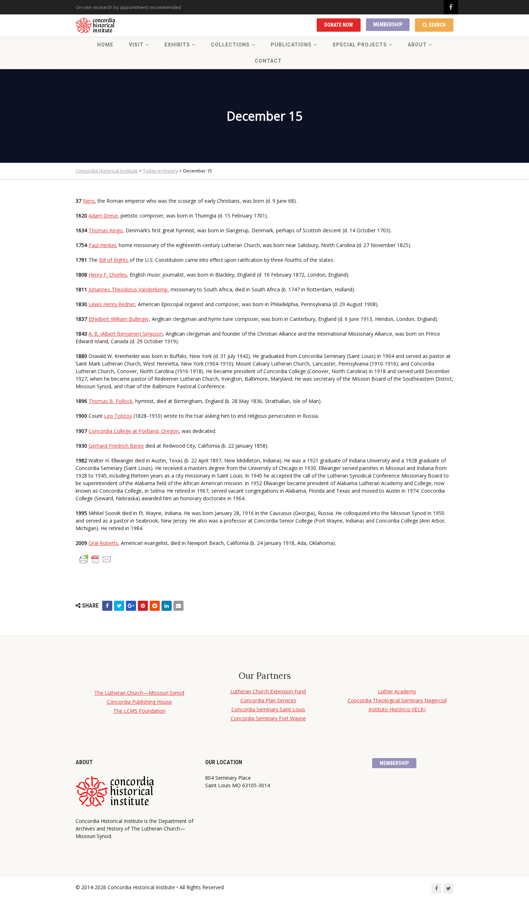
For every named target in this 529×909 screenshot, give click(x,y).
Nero (89, 200)
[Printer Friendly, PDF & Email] (95, 558)
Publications (291, 45)
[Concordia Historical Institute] (96, 26)
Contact (268, 61)
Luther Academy (397, 691)
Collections (230, 45)
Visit (136, 45)
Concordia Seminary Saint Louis (268, 709)
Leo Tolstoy (118, 415)
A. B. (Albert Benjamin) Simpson (126, 333)
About (417, 45)
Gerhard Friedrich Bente (116, 445)
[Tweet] (119, 606)
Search (437, 25)
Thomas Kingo (106, 230)
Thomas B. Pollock (110, 401)
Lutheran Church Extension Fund (268, 691)
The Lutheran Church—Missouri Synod (139, 692)
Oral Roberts (103, 542)
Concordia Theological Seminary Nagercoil (397, 700)
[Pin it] (143, 606)
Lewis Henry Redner (112, 304)
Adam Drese (103, 215)
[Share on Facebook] (107, 606)
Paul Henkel (102, 245)
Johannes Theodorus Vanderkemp (128, 289)
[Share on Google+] (131, 606)
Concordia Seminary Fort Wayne (268, 718)
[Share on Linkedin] (167, 606)
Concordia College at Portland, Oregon (134, 430)
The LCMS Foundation (139, 710)
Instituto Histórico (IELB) (397, 709)
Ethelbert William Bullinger (119, 318)
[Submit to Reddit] (155, 606)
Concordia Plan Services (268, 700)
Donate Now (338, 25)
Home (105, 45)
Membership (387, 24)
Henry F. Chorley (108, 274)
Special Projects (360, 45)
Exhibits (177, 45)
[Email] (178, 606)
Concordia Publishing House (139, 701)
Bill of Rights (114, 259)
